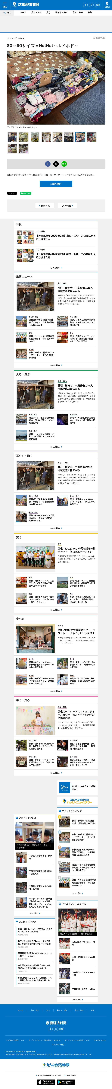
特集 (90, 12)
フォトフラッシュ (15, 38)
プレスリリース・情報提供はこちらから (46, 1040)
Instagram (97, 5)
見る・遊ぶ (36, 12)
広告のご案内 (59, 1045)
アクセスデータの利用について (78, 1040)
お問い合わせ (101, 1040)
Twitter (91, 5)
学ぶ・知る (78, 12)
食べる (23, 12)
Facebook (85, 5)
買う (48, 12)
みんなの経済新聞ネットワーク (56, 1065)
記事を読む (56, 184)
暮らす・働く (61, 12)
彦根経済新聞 (25, 5)
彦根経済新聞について (16, 1040)
